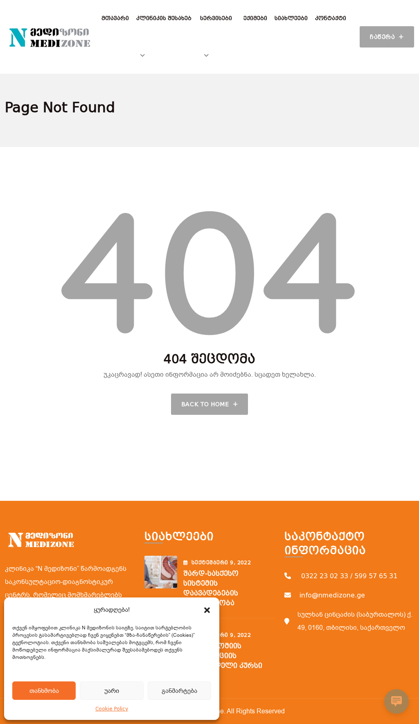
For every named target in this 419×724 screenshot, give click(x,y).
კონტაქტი (330, 18)
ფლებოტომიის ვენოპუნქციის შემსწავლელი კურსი (222, 656)
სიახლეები (291, 18)
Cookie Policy (111, 709)
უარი (111, 691)
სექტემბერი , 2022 (221, 563)
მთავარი (115, 18)
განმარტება (179, 691)
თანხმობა (44, 691)
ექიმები (255, 18)
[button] (207, 610)
